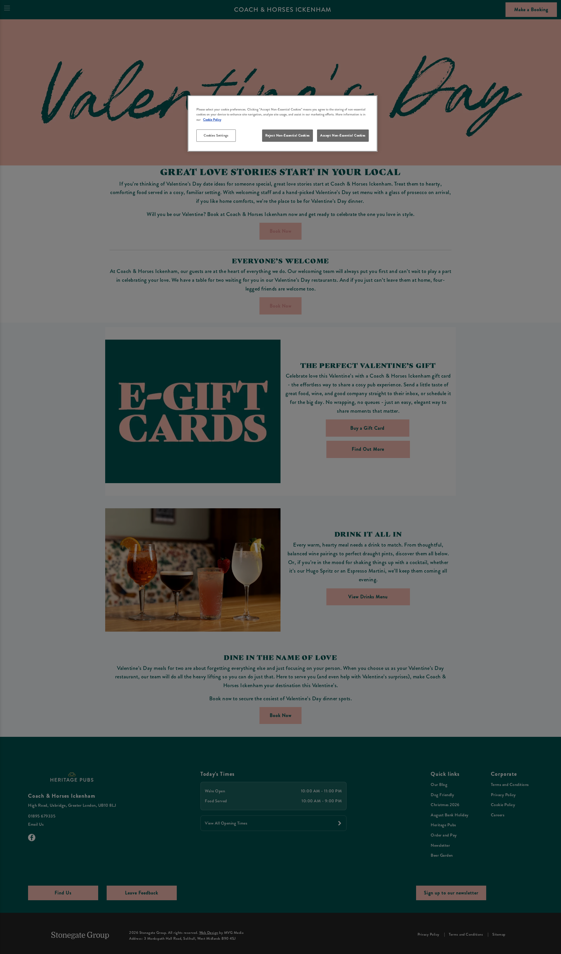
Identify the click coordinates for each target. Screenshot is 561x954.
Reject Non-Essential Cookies (287, 135)
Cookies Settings (216, 135)
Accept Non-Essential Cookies (343, 135)
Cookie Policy (212, 119)
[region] (283, 123)
